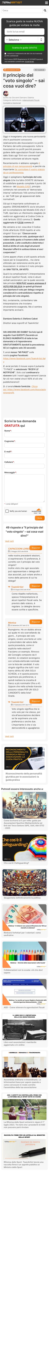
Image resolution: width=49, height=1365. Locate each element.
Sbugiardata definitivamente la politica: (22, 898)
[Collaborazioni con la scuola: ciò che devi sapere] (24, 955)
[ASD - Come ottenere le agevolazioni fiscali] (24, 992)
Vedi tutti (9, 541)
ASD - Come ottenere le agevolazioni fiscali (24, 1007)
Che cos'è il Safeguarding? (16, 863)
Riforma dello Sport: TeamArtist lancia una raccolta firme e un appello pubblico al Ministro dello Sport (23, 1164)
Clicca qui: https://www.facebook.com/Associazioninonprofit (24, 389)
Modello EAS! (23, 186)
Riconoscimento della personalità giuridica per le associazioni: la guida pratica (24, 776)
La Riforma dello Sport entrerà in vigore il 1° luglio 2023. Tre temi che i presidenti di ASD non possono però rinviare (24, 1124)
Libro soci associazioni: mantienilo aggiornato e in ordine (20, 1043)
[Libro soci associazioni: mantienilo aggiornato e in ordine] (24, 1027)
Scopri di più (29, 61)
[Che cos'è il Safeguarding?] (24, 848)
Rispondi (36, 548)
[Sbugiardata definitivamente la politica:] (24, 882)
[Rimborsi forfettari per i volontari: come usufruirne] (24, 917)
